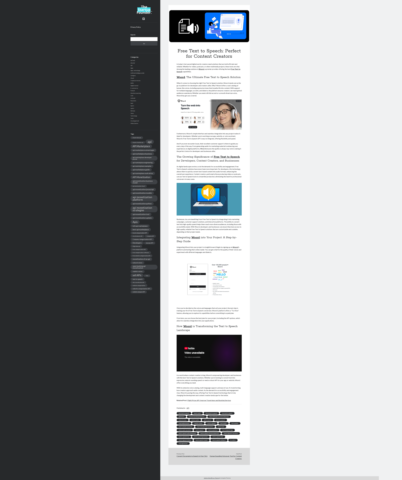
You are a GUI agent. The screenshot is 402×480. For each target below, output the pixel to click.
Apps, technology (135, 70)
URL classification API (138, 282)
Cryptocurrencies (135, 80)
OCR (132, 95)
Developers (137, 243)
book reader (197, 413)
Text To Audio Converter (185, 426)
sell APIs (137, 275)
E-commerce (134, 88)
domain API (149, 243)
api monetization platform (142, 198)
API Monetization (141, 177)
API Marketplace (141, 146)
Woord (201, 69)
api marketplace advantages (143, 150)
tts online (233, 440)
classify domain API (137, 236)
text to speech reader (202, 440)
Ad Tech (133, 60)
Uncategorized (135, 121)
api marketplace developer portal (142, 158)
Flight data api (136, 246)
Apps (132, 68)
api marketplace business (142, 154)
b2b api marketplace (140, 226)
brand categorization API (140, 233)
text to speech (137, 279)
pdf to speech (207, 420)
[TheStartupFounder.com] (144, 13)
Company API (150, 236)
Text (147, 275)
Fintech (133, 90)
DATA (132, 83)
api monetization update (142, 218)
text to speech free (184, 437)
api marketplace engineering (143, 162)
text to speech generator (201, 437)
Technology (134, 116)
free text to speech (227, 413)
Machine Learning (136, 93)
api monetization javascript (143, 189)
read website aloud (184, 423)
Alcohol (133, 63)
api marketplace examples (142, 166)
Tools (132, 118)
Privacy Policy (135, 27)
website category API (139, 292)
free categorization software (141, 252)
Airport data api (137, 137)
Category (133, 75)
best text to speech (184, 413)
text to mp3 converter (185, 430)
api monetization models (142, 193)
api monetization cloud (139, 186)
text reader (223, 423)
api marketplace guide (141, 170)
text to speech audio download (187, 433)
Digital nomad (134, 85)
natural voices (137, 263)
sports (132, 108)
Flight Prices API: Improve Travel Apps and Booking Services (209, 400)
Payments (133, 101)
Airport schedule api (138, 142)
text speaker (234, 423)
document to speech (211, 413)
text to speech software (218, 440)
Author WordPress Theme (211, 478)
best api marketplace (141, 229)
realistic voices (137, 271)
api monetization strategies (142, 209)
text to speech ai (212, 430)
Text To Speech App (227, 430)
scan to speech (211, 423)
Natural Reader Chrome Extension (219, 416)
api (150, 142)
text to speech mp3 (218, 437)
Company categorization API (142, 239)
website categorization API (141, 289)
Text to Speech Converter (231, 433)
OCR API (133, 98)
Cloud (132, 78)
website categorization (139, 285)
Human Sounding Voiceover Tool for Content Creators (226, 457)
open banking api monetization (139, 267)
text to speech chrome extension (209, 433)
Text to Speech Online (185, 440)
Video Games (134, 123)
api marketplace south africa (143, 173)
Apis (135, 221)
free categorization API (139, 249)
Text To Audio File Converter (205, 426)
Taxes (132, 113)
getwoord (181, 416)
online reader (195, 420)
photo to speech (220, 420)
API (131, 65)
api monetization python (142, 204)
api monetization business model (143, 182)
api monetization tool (141, 214)
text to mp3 (221, 426)
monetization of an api (141, 259)
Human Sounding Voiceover (197, 416)
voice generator (183, 443)
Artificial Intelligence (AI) (137, 73)
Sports (132, 106)
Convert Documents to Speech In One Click (192, 456)
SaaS (132, 103)
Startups (133, 111)
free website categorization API (141, 256)
